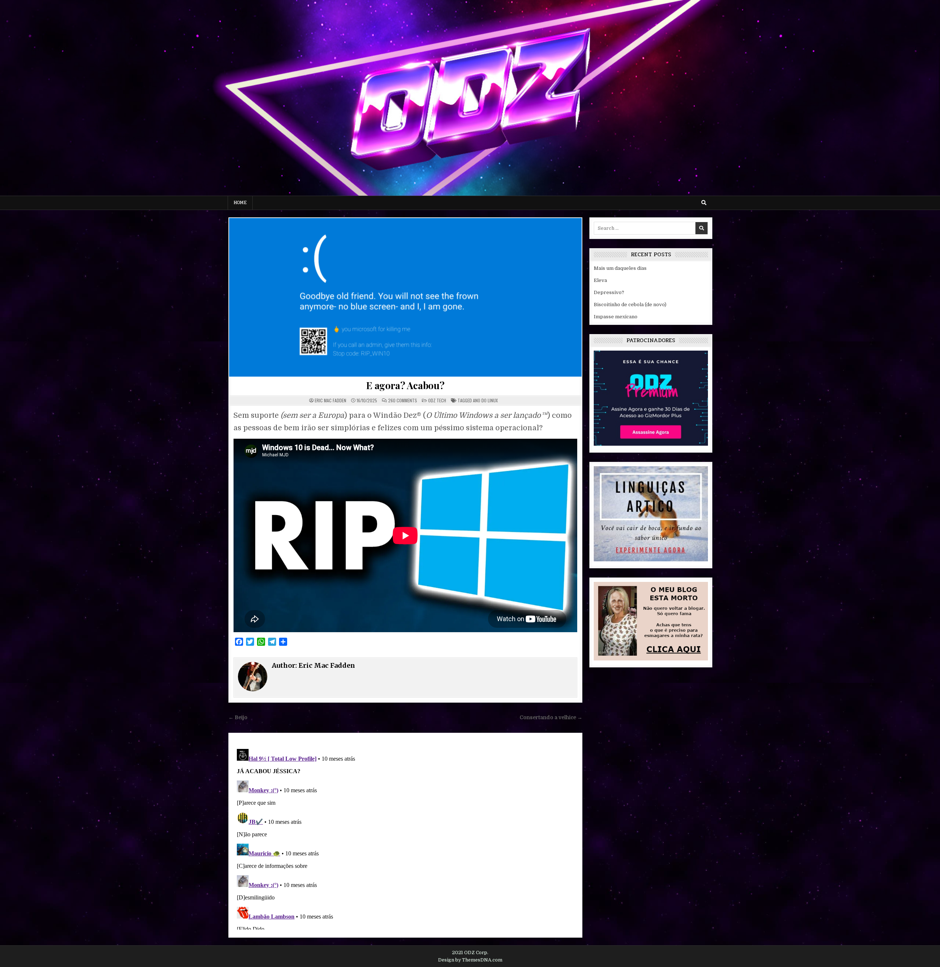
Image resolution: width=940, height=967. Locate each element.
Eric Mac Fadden (330, 400)
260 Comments (402, 400)
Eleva (600, 280)
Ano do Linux (485, 400)
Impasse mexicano (615, 316)
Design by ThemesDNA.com (470, 960)
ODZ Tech (437, 400)
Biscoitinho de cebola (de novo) (630, 304)
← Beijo (237, 717)
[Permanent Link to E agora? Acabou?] (405, 297)
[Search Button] (703, 202)
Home (240, 202)
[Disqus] (405, 838)
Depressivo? (609, 292)
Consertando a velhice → (551, 717)
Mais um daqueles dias (620, 268)
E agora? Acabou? (405, 385)
